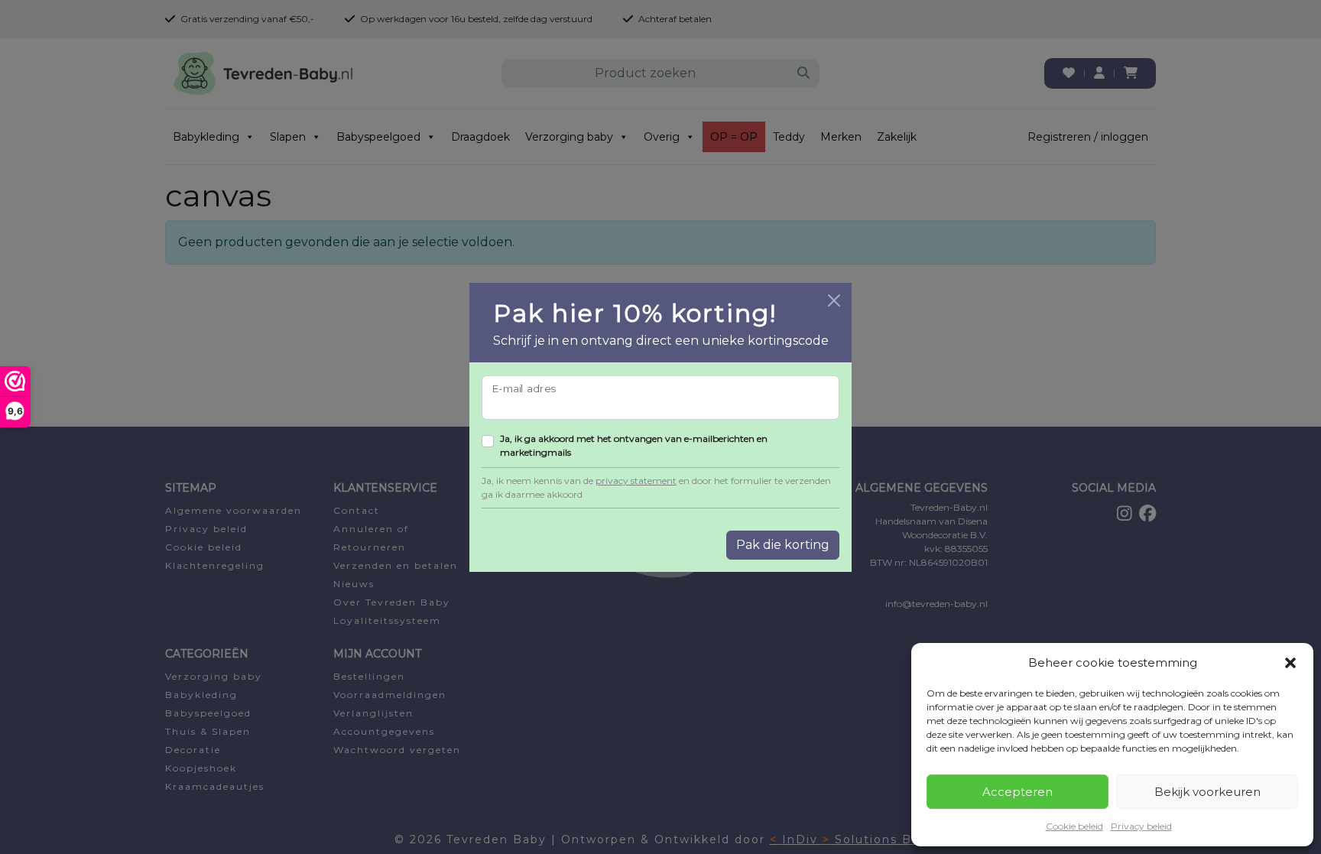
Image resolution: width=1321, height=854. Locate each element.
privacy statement (636, 480)
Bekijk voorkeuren (1207, 791)
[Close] (834, 300)
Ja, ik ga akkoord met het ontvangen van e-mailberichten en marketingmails (634, 445)
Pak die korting (782, 544)
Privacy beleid (1141, 826)
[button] (1290, 663)
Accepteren (1017, 791)
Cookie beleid (1074, 826)
